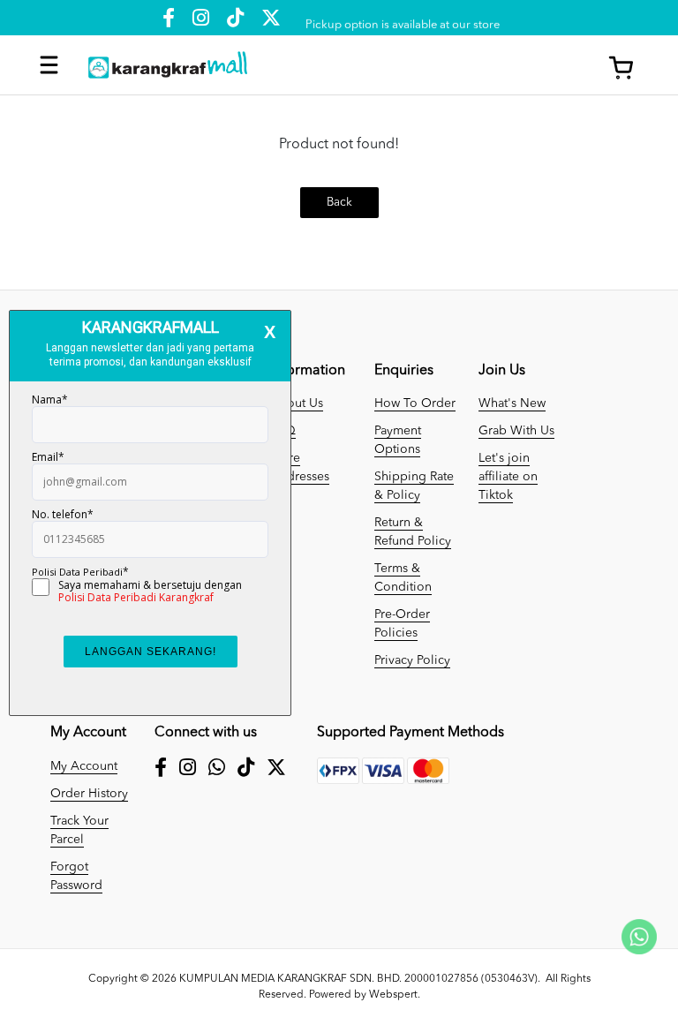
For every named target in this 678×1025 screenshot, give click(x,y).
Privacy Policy (412, 660)
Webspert (393, 995)
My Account (83, 766)
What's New (512, 403)
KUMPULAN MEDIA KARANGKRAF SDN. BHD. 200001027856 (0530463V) (358, 979)
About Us (296, 403)
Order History (89, 794)
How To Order (415, 403)
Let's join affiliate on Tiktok (508, 476)
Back (339, 202)
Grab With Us (516, 431)
